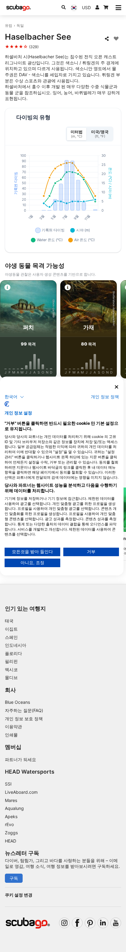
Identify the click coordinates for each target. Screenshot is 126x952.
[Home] (18, 8)
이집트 (11, 629)
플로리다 (13, 653)
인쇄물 (11, 734)
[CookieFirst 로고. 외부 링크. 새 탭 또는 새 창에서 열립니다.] (7, 404)
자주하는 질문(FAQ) (24, 710)
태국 (9, 620)
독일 (20, 25)
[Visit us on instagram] (64, 923)
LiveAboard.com (21, 792)
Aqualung (14, 808)
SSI (8, 783)
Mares (11, 800)
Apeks (11, 816)
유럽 (8, 25)
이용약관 (13, 726)
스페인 (11, 637)
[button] (14, 396)
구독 (13, 878)
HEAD (10, 840)
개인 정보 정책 (105, 396)
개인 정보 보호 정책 (24, 718)
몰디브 (11, 677)
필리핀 (11, 661)
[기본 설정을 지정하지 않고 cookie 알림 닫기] (116, 387)
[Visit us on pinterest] (90, 923)
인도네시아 (15, 645)
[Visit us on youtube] (115, 923)
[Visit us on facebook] (77, 923)
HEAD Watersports (29, 771)
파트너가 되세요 (20, 759)
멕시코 (11, 669)
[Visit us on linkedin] (103, 923)
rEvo (9, 824)
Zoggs (11, 832)
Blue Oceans (17, 702)
